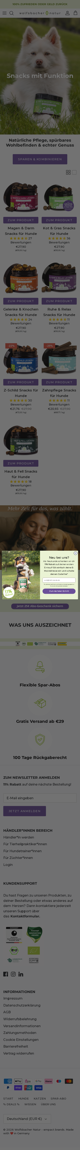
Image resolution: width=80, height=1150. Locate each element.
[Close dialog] (75, 553)
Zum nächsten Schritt (59, 591)
